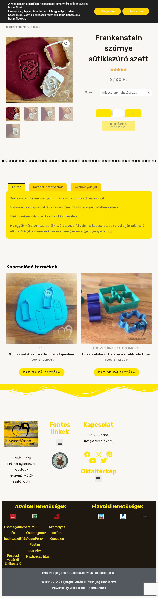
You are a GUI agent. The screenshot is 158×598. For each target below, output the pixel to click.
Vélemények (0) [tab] (85, 187)
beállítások (39, 15)
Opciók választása (41, 372)
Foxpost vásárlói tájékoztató (13, 560)
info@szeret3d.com (98, 441)
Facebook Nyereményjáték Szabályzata (21, 475)
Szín (88, 92)
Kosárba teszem (118, 125)
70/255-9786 (98, 435)
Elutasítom (136, 11)
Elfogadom (107, 11)
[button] (66, 43)
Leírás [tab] (16, 187)
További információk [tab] (48, 187)
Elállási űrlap (21, 458)
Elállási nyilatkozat (21, 464)
